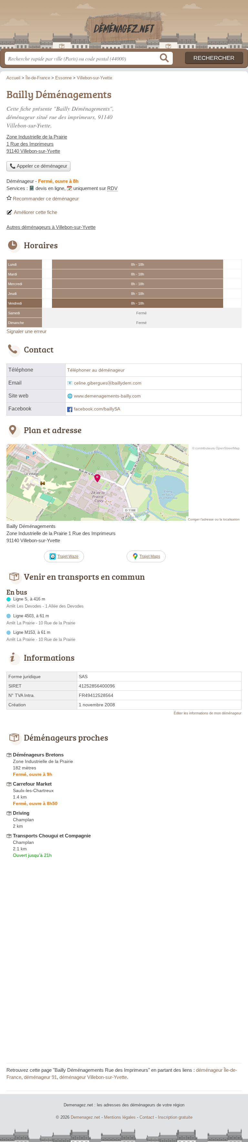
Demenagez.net (124, 27)
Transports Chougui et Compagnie (52, 835)
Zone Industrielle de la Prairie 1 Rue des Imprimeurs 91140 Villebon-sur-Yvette (36, 144)
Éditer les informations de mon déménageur (208, 713)
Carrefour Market (32, 784)
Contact (147, 1117)
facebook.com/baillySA (97, 409)
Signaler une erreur (26, 331)
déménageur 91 (40, 1077)
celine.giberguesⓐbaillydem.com (107, 383)
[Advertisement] (124, 1011)
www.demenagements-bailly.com (107, 396)
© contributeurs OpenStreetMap (216, 448)
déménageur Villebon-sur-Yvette (93, 1077)
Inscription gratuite (175, 1117)
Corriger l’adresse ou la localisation (214, 519)
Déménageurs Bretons (38, 754)
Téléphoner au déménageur (96, 370)
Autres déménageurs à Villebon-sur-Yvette (51, 227)
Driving (21, 813)
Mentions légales (120, 1117)
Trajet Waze (67, 556)
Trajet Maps (150, 556)
